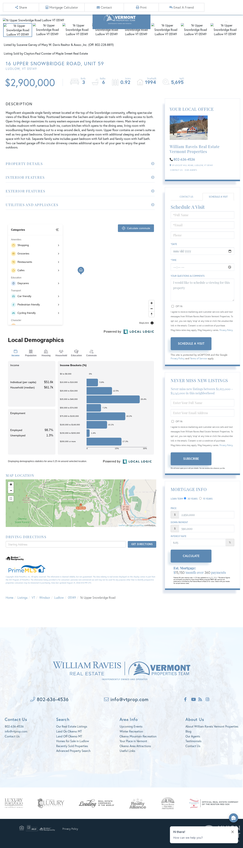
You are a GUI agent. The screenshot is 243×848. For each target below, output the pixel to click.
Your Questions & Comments (188, 275)
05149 (72, 597)
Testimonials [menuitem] (193, 741)
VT (33, 597)
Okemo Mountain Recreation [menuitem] (138, 736)
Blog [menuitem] (188, 731)
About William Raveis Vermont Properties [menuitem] (211, 726)
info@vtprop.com (128, 699)
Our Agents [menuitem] (192, 736)
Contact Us (176, 170)
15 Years (207, 498)
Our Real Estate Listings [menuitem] (71, 726)
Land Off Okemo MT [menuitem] (69, 736)
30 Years (192, 498)
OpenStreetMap (136, 525)
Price (174, 508)
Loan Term (177, 498)
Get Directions (142, 544)
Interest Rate (178, 536)
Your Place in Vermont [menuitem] (133, 741)
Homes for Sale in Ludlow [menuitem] (72, 741)
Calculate (191, 556)
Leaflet (122, 525)
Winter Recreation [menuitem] (131, 731)
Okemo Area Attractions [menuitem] (135, 746)
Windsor (44, 597)
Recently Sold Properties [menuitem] (72, 746)
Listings (22, 597)
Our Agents (191, 170)
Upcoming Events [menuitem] (131, 726)
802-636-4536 (184, 159)
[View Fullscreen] (11, 498)
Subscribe (191, 459)
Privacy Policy (226, 330)
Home (9, 597)
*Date (174, 244)
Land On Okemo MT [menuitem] (69, 731)
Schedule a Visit (218, 196)
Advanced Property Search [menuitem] (73, 751)
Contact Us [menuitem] (192, 746)
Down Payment (179, 522)
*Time (174, 260)
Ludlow (59, 597)
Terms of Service (198, 358)
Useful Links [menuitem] (127, 751)
